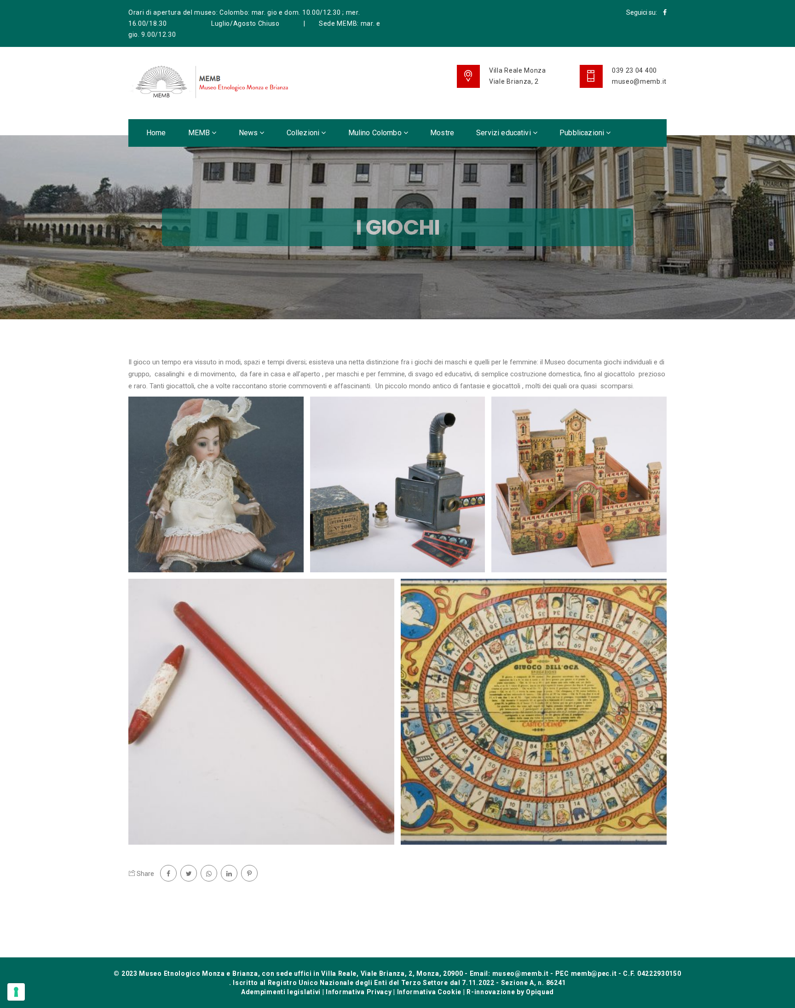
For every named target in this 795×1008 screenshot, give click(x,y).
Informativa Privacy (359, 992)
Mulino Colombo (375, 132)
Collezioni (304, 132)
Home (156, 132)
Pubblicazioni (582, 132)
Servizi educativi (504, 132)
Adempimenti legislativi (281, 992)
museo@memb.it (639, 81)
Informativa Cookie (429, 992)
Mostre (442, 132)
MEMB (200, 132)
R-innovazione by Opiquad (510, 992)
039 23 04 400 (634, 70)
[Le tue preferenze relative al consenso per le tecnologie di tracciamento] (16, 992)
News (249, 132)
